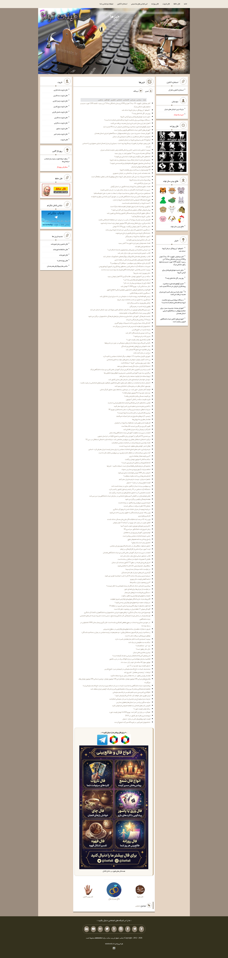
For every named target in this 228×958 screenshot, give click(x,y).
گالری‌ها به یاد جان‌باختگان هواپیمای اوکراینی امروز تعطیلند (130, 599)
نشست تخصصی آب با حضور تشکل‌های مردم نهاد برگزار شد (129, 492)
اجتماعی (119, 100)
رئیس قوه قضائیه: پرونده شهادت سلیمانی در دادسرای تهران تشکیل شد (125, 296)
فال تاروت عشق (62, 128)
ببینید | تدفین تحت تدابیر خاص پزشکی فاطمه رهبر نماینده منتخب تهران (125, 150)
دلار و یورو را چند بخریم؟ (141, 273)
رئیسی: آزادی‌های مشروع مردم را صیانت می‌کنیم (133, 416)
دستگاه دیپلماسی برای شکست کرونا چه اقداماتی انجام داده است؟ (127, 120)
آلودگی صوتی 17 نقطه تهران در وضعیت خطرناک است (132, 609)
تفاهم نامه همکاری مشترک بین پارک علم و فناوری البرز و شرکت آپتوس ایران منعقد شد (120, 689)
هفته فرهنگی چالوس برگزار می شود (137, 499)
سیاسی (139, 100)
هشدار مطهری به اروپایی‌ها (141, 419)
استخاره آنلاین (122, 4)
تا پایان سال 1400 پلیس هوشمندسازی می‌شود (134, 472)
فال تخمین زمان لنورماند (59, 244)
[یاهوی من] (141, 929)
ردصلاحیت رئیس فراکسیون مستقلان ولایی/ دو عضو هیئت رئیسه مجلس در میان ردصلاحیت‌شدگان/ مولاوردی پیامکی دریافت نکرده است (115, 633)
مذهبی (100, 100)
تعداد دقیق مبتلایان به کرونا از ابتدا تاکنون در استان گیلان (130, 186)
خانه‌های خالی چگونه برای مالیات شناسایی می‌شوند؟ (132, 156)
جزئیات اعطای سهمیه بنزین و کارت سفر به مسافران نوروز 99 (129, 409)
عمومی (137, 906)
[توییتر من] (107, 929)
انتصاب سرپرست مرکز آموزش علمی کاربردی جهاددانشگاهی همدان (126, 552)
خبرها (114, 16)
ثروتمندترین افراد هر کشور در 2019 (137, 715)
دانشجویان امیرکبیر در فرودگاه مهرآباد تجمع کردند (132, 722)
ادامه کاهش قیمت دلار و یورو (140, 579)
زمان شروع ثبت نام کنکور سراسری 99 (137, 529)
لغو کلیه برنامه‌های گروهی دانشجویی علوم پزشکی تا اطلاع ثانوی (128, 289)
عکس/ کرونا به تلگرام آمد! (140, 216)
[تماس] (114, 929)
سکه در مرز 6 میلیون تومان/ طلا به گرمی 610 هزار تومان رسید (129, 276)
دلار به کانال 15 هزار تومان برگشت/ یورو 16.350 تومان (131, 226)
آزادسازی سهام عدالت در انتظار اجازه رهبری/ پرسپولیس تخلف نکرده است (124, 453)
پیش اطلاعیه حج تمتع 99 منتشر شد (138, 349)
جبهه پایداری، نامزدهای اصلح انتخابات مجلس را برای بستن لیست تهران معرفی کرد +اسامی (119, 449)
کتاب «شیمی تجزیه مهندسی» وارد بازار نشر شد (134, 253)
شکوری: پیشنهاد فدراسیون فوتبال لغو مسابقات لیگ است (130, 206)
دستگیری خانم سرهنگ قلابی (140, 293)
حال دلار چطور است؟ (143, 649)
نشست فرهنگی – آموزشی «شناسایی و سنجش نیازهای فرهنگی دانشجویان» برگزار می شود (119, 316)
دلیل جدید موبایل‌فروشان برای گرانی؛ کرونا (135, 116)
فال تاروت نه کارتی (61, 117)
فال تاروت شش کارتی (60, 112)
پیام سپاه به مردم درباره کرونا (139, 180)
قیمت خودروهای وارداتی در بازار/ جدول (136, 719)
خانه (185, 4)
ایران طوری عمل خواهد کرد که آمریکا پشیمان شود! (132, 695)
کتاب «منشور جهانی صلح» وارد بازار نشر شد (135, 556)
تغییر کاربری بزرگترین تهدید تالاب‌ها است (135, 426)
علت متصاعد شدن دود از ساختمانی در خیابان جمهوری (131, 173)
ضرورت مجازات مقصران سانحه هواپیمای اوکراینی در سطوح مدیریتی (126, 629)
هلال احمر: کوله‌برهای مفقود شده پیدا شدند (134, 446)
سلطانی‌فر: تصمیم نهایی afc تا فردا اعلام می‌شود (133, 566)
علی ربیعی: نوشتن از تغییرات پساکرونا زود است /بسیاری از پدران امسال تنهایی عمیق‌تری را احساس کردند (116, 144)
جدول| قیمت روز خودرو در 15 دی (138, 665)
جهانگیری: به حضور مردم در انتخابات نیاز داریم (133, 299)
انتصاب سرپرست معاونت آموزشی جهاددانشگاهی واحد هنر (129, 432)
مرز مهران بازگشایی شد (142, 183)
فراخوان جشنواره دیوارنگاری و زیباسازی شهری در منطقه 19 (129, 606)
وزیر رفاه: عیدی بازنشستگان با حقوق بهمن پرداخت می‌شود (129, 512)
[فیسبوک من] (127, 929)
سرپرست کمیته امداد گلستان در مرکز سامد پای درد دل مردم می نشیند (125, 190)
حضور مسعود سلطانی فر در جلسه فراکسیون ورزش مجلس (130, 546)
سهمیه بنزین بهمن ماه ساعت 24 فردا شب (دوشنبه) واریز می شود (127, 576)
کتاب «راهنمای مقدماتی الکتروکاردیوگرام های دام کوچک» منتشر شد (126, 256)
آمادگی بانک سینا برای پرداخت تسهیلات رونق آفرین (132, 323)
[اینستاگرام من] (121, 929)
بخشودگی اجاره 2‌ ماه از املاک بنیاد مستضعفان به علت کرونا (130, 160)
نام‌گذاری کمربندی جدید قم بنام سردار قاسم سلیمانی (131, 692)
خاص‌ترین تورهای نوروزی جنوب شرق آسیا (135, 526)
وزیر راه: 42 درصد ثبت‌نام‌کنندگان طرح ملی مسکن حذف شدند (128, 519)
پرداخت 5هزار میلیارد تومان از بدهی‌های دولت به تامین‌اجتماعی (128, 359)
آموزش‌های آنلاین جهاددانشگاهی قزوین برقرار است (132, 130)
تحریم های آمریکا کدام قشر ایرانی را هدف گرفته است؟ (131, 655)
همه (144, 100)
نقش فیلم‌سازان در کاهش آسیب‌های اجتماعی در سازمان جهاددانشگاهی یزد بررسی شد (119, 496)
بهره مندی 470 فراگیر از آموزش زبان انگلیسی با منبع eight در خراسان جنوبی (124, 436)
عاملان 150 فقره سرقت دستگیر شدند (137, 506)
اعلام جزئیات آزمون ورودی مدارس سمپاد (135, 469)
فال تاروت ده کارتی (61, 123)
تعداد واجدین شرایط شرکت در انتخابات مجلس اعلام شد (130, 442)
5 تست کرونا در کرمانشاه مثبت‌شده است (136, 203)
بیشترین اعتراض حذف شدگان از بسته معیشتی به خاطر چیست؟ (128, 586)
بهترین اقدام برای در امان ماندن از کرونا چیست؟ (133, 413)
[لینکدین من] (86, 929)
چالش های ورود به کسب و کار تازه (138, 303)
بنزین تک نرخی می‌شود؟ (141, 336)
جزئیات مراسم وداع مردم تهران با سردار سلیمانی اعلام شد (129, 699)
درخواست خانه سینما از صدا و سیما (137, 569)
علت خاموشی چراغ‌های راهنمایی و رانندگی (135, 346)
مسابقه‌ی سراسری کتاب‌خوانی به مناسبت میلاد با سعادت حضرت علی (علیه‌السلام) (122, 193)
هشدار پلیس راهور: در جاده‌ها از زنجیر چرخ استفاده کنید (130, 675)
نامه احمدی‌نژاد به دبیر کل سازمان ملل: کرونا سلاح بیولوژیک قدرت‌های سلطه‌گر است (120, 176)
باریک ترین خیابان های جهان (174, 109)
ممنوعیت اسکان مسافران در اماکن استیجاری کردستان (131, 136)
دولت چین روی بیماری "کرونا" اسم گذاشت (135, 363)
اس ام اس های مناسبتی (139, 4)
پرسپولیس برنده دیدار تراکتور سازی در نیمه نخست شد (130, 486)
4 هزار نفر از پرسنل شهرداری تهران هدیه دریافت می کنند (130, 123)
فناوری (113, 100)
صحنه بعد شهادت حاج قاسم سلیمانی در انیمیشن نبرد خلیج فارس (127, 669)
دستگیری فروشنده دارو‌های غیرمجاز (137, 592)
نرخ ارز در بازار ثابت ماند (141, 353)
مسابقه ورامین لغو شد (142, 246)
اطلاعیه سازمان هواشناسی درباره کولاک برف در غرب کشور (129, 659)
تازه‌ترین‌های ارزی (144, 516)
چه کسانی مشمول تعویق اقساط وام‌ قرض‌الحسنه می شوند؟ (130, 163)
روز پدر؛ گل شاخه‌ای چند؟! (141, 113)
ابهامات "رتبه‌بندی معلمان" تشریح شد (137, 672)
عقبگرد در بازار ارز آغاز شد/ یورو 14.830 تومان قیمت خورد (129, 712)
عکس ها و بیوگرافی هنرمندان (57, 266)
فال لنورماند (63, 255)
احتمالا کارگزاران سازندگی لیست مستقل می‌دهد (133, 366)
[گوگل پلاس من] (100, 929)
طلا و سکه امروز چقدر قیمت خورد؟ (138, 339)
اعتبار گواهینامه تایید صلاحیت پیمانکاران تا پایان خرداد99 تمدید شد (126, 126)
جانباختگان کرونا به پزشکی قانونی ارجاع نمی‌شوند (132, 233)
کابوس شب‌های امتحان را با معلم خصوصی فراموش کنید (131, 705)
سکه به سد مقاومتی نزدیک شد (139, 642)
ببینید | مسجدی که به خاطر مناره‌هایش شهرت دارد (132, 639)
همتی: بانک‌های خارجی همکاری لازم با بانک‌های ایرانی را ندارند (129, 402)
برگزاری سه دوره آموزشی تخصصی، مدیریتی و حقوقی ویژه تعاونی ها (127, 373)
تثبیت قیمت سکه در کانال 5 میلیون (138, 399)
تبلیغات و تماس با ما (106, 4)
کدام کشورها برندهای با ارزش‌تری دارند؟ (136, 462)
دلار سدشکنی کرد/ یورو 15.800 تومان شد (135, 286)
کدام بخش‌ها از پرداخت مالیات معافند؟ (136, 476)
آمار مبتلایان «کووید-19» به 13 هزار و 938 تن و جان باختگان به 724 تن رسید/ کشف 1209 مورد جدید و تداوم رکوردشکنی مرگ (115, 104)
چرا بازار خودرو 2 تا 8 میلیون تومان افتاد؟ (136, 393)
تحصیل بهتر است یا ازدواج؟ (140, 542)
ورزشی (132, 100)
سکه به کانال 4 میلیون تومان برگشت (137, 459)
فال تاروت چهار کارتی (60, 101)
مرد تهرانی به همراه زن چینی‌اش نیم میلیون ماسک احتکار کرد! (128, 249)
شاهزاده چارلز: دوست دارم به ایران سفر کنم (134, 479)
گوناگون (107, 100)
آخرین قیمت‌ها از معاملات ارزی (139, 456)
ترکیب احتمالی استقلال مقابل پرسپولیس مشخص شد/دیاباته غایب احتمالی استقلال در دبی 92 (118, 439)
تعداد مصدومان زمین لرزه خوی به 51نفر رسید (134, 243)
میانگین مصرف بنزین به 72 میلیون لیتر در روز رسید (132, 153)
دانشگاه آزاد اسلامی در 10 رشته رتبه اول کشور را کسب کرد (129, 489)
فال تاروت (166, 4)
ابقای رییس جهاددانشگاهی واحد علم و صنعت (134, 313)
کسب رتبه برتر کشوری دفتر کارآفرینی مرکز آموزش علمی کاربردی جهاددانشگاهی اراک (120, 369)
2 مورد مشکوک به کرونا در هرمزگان (137, 236)
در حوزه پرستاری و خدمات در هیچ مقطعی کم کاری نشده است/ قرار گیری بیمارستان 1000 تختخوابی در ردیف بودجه (115, 623)
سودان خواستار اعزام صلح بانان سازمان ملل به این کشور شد (129, 379)
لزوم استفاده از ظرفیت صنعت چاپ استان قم (135, 376)
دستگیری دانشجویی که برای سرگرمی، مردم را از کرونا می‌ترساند (127, 230)
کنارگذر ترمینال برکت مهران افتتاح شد (136, 429)
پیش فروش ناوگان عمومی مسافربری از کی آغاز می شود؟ (130, 210)
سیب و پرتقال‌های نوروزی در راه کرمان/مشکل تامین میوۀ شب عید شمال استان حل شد (120, 309)
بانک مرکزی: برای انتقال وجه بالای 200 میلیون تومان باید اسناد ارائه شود (125, 223)
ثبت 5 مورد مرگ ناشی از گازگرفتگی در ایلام (135, 549)
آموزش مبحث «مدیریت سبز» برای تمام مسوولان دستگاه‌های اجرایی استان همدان (122, 133)
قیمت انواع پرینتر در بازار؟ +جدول (138, 482)
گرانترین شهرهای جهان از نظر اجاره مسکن (135, 572)
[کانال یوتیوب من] (93, 929)
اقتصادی (126, 100)
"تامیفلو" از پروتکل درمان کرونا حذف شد (136, 110)
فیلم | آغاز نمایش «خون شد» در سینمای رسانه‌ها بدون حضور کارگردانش (125, 389)
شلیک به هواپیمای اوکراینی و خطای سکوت (135, 595)
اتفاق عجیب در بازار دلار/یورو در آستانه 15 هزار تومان (131, 522)
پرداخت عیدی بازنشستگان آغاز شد (137, 333)
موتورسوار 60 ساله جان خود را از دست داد (135, 662)
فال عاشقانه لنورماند (60, 249)
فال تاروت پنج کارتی (61, 106)
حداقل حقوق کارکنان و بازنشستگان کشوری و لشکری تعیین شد (128, 213)
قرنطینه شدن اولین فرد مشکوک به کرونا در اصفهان (132, 423)
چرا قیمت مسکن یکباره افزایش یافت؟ (137, 396)
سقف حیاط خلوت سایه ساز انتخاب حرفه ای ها (57, 160)
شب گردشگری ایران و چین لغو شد (138, 240)
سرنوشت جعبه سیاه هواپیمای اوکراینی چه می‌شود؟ (132, 602)
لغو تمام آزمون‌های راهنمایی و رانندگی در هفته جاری (132, 260)
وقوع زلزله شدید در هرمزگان (140, 306)
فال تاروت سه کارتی (60, 95)
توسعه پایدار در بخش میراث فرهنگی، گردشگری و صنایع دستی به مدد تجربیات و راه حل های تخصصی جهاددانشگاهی (115, 617)
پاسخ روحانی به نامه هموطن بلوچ (139, 539)
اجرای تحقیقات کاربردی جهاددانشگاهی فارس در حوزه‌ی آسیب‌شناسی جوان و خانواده (120, 196)
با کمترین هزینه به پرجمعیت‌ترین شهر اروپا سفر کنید (132, 406)
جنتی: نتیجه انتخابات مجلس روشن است (136, 536)
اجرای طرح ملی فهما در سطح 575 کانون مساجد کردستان (131, 562)
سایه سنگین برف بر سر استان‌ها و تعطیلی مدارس (133, 702)
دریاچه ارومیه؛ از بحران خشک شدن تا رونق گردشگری (131, 509)
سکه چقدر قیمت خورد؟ (142, 709)
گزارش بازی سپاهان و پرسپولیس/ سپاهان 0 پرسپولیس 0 (130, 263)
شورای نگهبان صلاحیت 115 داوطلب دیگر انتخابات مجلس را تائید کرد (126, 356)
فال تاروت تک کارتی (61, 90)
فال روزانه (155, 4)
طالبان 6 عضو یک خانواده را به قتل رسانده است (134, 559)
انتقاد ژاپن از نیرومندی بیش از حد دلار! (136, 283)
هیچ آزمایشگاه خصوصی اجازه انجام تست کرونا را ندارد (131, 200)
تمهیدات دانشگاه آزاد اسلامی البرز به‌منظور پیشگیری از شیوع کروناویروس (124, 266)
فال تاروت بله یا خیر (61, 134)
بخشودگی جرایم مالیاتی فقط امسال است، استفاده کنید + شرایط (128, 466)
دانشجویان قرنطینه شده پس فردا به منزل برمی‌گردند (131, 326)
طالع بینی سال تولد (177, 226)
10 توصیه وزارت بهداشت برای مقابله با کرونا (135, 170)
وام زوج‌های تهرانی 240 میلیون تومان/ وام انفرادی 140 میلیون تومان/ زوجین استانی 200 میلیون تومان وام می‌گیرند (114, 680)
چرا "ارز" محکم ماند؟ (143, 645)
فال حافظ (177, 4)
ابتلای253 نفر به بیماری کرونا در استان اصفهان (134, 140)
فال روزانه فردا (62, 260)
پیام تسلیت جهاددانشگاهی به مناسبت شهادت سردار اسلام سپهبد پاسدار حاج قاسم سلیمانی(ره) (116, 685)
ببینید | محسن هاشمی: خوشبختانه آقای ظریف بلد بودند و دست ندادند (125, 269)
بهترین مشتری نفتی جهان (141, 652)
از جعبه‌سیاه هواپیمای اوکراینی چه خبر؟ (136, 279)
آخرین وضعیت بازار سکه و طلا (140, 582)
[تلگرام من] (134, 929)
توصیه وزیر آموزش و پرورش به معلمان (137, 532)
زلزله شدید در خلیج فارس (141, 329)
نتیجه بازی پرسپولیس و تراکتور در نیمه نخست (134, 502)
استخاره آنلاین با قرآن (176, 90)
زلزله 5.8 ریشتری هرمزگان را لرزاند (138, 319)
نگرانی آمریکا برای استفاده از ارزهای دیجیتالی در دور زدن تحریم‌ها (127, 343)
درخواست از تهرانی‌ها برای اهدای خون (137, 589)
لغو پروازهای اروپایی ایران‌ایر (140, 166)
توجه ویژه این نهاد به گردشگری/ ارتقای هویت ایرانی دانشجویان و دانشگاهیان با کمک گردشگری (117, 612)
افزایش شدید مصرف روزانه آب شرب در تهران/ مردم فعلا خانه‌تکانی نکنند (124, 220)
